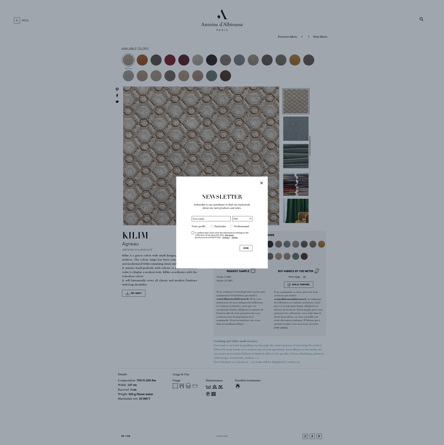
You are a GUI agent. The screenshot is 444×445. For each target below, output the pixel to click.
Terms (235, 237)
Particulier (220, 226)
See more (229, 235)
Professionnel (241, 226)
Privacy (226, 237)
